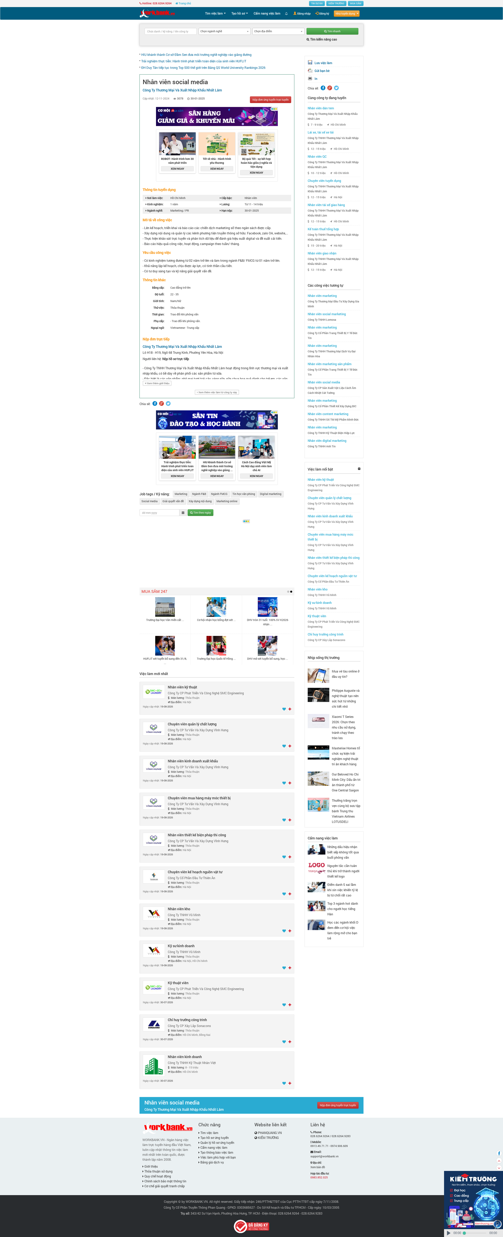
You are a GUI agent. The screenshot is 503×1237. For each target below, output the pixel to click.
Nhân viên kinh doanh (185, 1056)
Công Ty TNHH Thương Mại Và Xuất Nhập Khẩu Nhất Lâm (333, 140)
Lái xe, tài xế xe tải (321, 132)
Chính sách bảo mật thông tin (165, 1181)
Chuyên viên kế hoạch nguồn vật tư (195, 871)
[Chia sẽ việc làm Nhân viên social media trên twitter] (168, 403)
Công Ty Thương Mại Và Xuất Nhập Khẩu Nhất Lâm (333, 116)
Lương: (225, 204)
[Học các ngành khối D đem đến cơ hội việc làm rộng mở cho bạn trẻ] (316, 924)
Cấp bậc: (226, 198)
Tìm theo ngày (202, 512)
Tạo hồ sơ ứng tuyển (214, 1138)
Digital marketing (270, 494)
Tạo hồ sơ (238, 13)
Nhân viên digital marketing (327, 440)
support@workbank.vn (324, 1156)
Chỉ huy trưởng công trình (187, 1019)
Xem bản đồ (317, 1167)
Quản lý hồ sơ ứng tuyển (217, 1142)
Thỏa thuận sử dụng (158, 1171)
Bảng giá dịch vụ (212, 1162)
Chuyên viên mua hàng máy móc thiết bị (199, 798)
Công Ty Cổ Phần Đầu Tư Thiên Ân (328, 581)
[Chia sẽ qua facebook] (499, 1153)
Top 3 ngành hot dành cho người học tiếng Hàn (342, 908)
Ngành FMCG (219, 494)
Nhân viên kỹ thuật (182, 687)
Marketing (181, 494)
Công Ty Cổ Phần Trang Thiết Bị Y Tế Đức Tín (332, 335)
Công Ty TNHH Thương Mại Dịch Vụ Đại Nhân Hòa (332, 354)
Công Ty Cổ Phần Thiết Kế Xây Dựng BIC (332, 406)
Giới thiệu (151, 1166)
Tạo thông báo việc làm (216, 1152)
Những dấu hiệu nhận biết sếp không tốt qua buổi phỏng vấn (343, 852)
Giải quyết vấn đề (173, 501)
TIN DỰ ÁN (317, 3)
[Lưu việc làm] (284, 709)
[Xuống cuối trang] (499, 1168)
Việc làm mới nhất (154, 673)
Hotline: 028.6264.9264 (157, 3)
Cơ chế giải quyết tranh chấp (164, 1186)
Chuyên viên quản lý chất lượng (192, 724)
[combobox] (225, 31)
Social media (149, 501)
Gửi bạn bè (322, 71)
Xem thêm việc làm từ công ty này (217, 392)
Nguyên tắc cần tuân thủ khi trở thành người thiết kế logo (343, 871)
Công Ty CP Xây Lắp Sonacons (326, 640)
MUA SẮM (355, 3)
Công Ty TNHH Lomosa (322, 319)
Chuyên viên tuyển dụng (324, 181)
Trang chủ (184, 3)
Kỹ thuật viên (178, 982)
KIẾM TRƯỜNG (336, 3)
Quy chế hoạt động (157, 1176)
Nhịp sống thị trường (324, 657)
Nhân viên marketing (322, 296)
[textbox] (171, 31)
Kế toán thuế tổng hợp (323, 229)
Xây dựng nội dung (200, 501)
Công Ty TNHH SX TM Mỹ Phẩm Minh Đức (333, 419)
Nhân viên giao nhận (322, 253)
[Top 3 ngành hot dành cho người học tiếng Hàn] (316, 906)
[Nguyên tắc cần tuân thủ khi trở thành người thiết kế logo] (316, 868)
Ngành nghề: (155, 210)
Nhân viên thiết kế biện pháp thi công (197, 835)
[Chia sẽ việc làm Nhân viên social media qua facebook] (154, 403)
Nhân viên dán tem (321, 108)
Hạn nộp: (227, 210)
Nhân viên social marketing (327, 314)
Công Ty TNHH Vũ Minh (322, 595)
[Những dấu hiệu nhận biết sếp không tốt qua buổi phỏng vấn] (316, 849)
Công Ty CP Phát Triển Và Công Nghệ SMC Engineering (334, 488)
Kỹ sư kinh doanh (181, 945)
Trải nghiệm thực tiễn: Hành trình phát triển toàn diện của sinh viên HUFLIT (193, 61)
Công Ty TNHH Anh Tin (322, 446)
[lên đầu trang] (499, 1160)
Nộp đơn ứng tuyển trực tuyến (270, 99)
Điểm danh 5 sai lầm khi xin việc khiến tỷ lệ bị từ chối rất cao (342, 889)
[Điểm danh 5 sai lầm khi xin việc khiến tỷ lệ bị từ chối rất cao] (316, 887)
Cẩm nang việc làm (267, 13)
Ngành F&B (199, 494)
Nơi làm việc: (155, 198)
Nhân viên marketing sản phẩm (330, 364)
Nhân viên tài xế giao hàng (326, 205)
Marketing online (227, 501)
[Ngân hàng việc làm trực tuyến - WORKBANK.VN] (157, 13)
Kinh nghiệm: (155, 204)
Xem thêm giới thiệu (157, 383)
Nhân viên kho (179, 908)
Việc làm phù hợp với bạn (218, 1157)
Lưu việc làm (323, 63)
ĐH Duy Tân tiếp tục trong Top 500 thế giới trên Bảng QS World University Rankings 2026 (203, 67)
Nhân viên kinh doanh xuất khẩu (193, 761)
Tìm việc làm (214, 13)
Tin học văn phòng (243, 494)
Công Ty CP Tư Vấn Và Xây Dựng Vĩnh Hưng (330, 506)
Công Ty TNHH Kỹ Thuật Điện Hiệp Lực (331, 433)
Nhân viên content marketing (328, 414)
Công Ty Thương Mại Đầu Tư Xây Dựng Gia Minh (333, 304)
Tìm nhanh (334, 31)
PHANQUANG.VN (270, 1133)
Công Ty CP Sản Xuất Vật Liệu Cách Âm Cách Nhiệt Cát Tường (332, 390)
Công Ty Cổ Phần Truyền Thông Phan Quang (194, 1207)
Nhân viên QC (317, 156)
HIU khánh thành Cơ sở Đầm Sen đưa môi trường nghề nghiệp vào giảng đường (196, 55)
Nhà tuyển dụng (345, 13)
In (316, 78)
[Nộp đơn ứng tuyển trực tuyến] (289, 709)
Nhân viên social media (324, 382)
